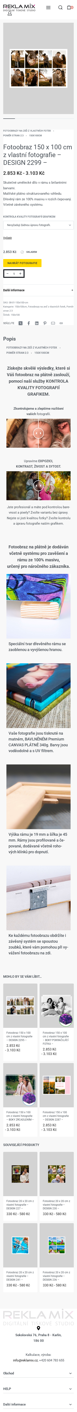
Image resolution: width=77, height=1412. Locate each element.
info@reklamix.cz (25, 1360)
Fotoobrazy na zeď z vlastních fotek (27, 130)
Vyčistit (7, 237)
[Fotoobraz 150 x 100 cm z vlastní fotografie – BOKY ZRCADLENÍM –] (20, 1085)
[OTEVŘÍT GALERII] (38, 68)
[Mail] (53, 323)
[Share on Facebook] (29, 323)
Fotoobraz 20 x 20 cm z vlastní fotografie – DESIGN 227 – (20, 1204)
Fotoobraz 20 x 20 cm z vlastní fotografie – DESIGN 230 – (56, 1204)
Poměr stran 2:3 (13, 135)
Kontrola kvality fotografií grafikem (29, 216)
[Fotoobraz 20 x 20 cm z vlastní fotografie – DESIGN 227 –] (20, 1174)
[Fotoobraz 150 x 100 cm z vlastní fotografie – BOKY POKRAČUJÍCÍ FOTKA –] (57, 1006)
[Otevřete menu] (48, 7)
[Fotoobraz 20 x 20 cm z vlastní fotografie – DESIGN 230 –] (57, 1174)
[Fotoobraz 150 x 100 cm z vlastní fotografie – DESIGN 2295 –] (20, 1006)
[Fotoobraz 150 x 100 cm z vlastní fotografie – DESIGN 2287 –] (57, 1085)
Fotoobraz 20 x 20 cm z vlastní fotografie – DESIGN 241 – (20, 1276)
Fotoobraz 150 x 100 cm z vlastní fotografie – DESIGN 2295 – (19, 1036)
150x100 (15, 315)
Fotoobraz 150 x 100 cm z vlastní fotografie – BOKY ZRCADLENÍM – (20, 1116)
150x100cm (35, 135)
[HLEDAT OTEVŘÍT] (60, 7)
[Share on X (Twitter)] (20, 323)
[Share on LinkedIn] (37, 323)
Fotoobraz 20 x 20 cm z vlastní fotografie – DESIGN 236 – (56, 1276)
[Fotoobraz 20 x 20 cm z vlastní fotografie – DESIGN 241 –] (20, 1245)
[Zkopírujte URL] (61, 323)
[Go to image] (9, 118)
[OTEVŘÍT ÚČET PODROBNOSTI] (9, 13)
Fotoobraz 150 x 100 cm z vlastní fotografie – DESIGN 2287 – (56, 1116)
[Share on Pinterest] (45, 323)
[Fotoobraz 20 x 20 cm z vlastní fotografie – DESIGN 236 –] (57, 1245)
